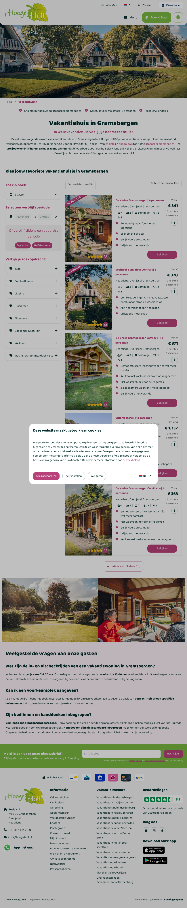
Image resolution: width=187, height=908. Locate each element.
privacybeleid (131, 460)
